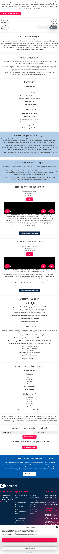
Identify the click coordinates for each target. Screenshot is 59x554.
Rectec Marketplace (20, 500)
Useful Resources (34, 497)
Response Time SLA (27, 321)
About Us (32, 513)
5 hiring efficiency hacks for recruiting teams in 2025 (51, 516)
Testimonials (33, 509)
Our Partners (33, 511)
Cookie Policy (33, 506)
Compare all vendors (29, 447)
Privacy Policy (33, 504)
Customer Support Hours (22, 312)
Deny (29, 544)
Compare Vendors (29, 436)
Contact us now (29, 473)
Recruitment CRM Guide (51, 504)
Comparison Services (20, 522)
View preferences (29, 548)
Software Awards (29, 386)
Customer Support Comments (29, 318)
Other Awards (29, 389)
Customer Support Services (21, 315)
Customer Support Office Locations (24, 309)
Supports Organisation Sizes (14, 307)
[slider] (23, 211)
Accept (29, 540)
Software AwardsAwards (25, 409)
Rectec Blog (33, 500)
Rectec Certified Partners (37, 502)
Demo (29, 199)
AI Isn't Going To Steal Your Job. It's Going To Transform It (51, 520)
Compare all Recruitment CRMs (29, 233)
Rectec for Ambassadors (21, 516)
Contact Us (33, 495)
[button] (56, 527)
